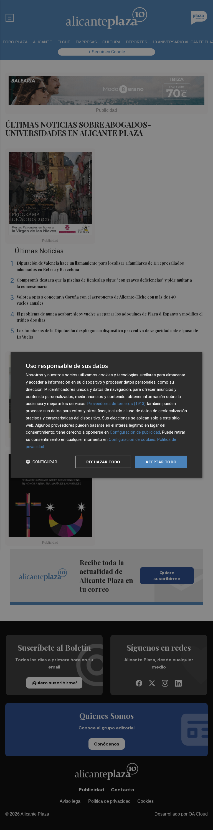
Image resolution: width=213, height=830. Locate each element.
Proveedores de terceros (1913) (116, 403)
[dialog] (106, 415)
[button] (41, 462)
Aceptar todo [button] (161, 461)
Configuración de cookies (132, 439)
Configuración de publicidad (135, 432)
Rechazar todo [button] (103, 461)
